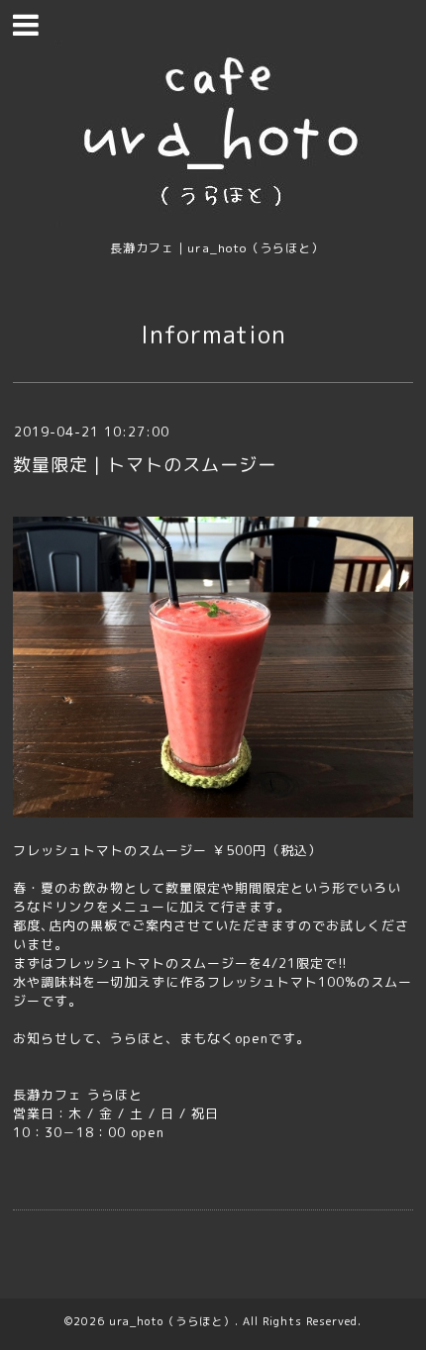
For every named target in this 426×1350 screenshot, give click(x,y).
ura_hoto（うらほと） (172, 1321)
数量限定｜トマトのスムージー (144, 464)
